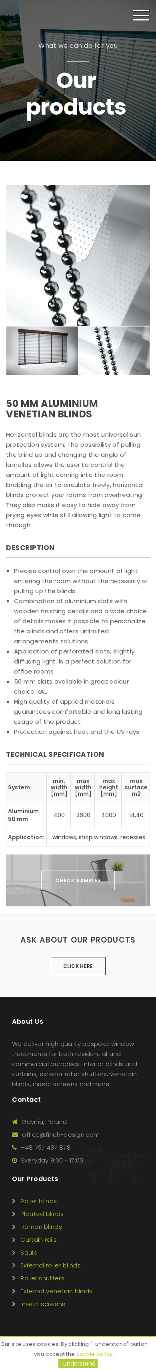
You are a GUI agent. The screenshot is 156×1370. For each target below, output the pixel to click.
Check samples (78, 880)
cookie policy (94, 1354)
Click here (78, 966)
